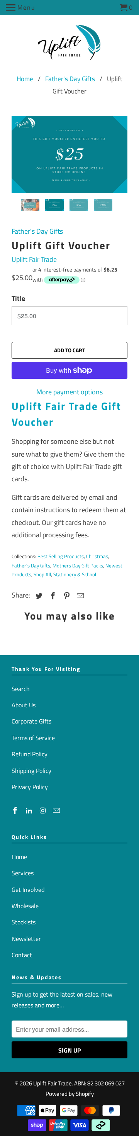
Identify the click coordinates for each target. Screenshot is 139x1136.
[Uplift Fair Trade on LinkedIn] (29, 810)
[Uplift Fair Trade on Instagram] (43, 810)
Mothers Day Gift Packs (78, 565)
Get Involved (28, 889)
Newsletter (26, 938)
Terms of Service (33, 737)
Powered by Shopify (70, 1093)
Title (18, 298)
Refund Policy (29, 754)
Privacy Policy (30, 786)
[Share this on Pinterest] (65, 596)
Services (23, 873)
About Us (24, 705)
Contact (22, 954)
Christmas (97, 556)
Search (21, 688)
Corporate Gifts (31, 721)
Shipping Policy (31, 770)
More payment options (69, 392)
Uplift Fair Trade (34, 259)
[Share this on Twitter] (38, 596)
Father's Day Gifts (70, 79)
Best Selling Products (60, 556)
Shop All (42, 574)
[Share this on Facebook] (52, 596)
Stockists (24, 922)
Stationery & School (74, 574)
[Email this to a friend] (79, 596)
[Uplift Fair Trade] (69, 45)
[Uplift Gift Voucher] (69, 154)
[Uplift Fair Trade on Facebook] (16, 810)
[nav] (21, 7)
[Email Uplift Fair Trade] (57, 810)
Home (25, 79)
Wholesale (25, 905)
